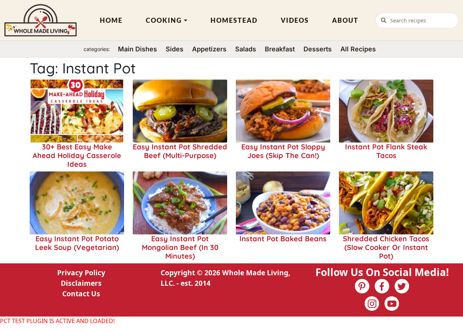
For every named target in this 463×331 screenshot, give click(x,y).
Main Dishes (137, 49)
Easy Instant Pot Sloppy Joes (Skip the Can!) (283, 151)
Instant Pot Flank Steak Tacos (386, 151)
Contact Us (81, 293)
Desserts (317, 49)
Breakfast (280, 49)
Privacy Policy (81, 272)
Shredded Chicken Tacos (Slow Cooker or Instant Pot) (386, 247)
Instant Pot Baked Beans (283, 238)
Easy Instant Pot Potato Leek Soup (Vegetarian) (77, 243)
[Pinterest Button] (362, 286)
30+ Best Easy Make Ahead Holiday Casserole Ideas (77, 155)
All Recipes (358, 49)
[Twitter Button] (402, 286)
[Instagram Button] (372, 303)
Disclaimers (81, 283)
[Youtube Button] (392, 303)
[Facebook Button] (382, 286)
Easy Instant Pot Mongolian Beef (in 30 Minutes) (180, 247)
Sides (174, 49)
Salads (245, 49)
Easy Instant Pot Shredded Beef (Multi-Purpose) (180, 151)
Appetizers (209, 49)
